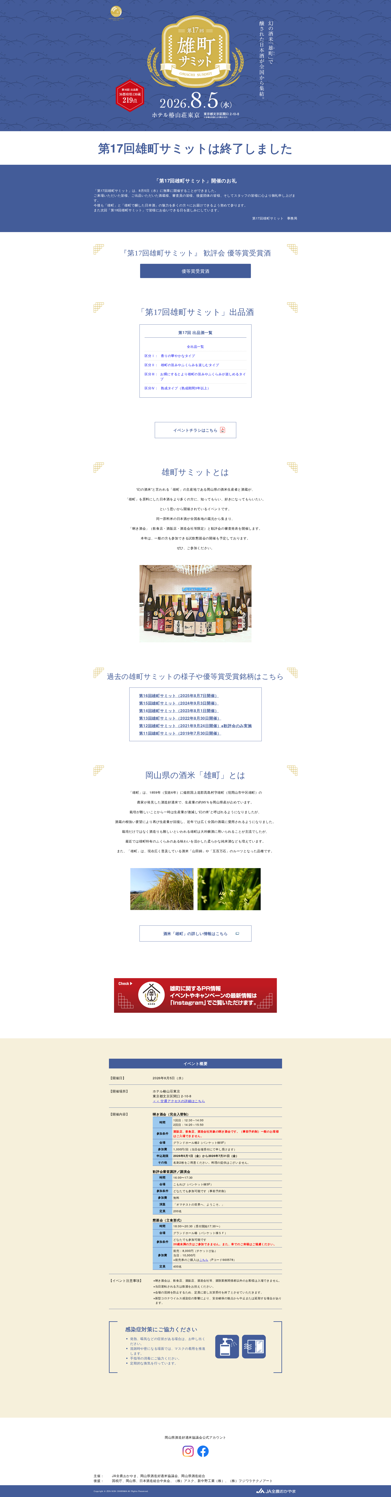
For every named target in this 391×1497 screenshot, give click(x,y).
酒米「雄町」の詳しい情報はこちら (195, 933)
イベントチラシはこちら (195, 430)
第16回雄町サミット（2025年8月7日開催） (179, 695)
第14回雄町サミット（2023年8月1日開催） (179, 710)
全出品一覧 (195, 346)
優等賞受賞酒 (196, 270)
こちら (203, 1259)
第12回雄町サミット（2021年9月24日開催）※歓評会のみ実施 (195, 725)
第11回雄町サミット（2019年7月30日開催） (180, 733)
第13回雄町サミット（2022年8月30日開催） (180, 718)
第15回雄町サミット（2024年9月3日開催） (179, 703)
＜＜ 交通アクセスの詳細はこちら (179, 1101)
